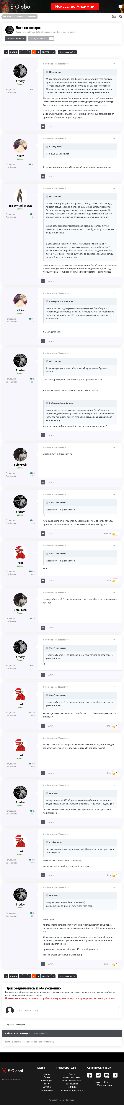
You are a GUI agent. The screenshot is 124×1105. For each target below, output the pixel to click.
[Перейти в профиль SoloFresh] (20, 455)
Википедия (46, 1080)
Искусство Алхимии (75, 6)
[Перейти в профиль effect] (9, 30)
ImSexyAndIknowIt (20, 205)
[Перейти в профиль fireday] (20, 71)
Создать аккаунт (71, 1077)
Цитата (51, 126)
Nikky (20, 155)
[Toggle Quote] (47, 72)
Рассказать (17, 38)
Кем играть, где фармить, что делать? (60, 32)
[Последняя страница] (53, 52)
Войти (72, 1074)
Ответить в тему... (30, 1010)
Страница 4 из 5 (67, 52)
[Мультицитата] (43, 126)
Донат (47, 1077)
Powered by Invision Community (62, 1100)
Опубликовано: (56, 64)
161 (32, 164)
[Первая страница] (6, 52)
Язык (97, 1082)
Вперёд (45, 52)
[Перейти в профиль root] (20, 553)
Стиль (107, 1082)
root (20, 562)
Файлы (46, 1074)
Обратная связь (104, 1085)
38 (33, 473)
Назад (13, 52)
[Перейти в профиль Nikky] (20, 146)
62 (33, 89)
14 (33, 214)
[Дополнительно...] (114, 64)
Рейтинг (47, 1083)
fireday (20, 81)
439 (32, 571)
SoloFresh (20, 464)
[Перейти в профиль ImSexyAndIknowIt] (20, 196)
